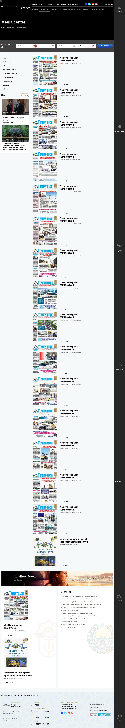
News (4, 58)
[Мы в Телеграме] (89, 4)
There (60, 46)
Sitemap (34, 4)
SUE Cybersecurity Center (70, 621)
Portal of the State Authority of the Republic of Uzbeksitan (80, 599)
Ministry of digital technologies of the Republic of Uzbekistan (80, 616)
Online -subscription (8, 695)
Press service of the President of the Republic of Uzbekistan (80, 596)
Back (79, 46)
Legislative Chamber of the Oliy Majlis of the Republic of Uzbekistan (82, 604)
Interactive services (97, 9)
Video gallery (7, 85)
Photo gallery (7, 81)
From (19, 46)
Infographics (7, 89)
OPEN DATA (42, 4)
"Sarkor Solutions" (102, 710)
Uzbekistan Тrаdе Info (69, 627)
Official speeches (8, 77)
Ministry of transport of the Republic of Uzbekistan (77, 613)
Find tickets (105, 45)
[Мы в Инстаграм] (96, 4)
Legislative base (82, 9)
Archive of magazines (10, 73)
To (38, 46)
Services (54, 9)
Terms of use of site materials (69, 718)
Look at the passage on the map (69, 702)
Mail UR (20, 695)
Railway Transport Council (70, 610)
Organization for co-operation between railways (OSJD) (79, 607)
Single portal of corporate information (74, 624)
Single (5, 47)
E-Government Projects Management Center (75, 619)
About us (35, 9)
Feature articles (8, 62)
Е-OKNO (50, 4)
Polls (4, 66)
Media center (44, 9)
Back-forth (7, 44)
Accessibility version (73, 4)
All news (25, 95)
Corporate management (67, 9)
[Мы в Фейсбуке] (86, 4)
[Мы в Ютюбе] (93, 4)
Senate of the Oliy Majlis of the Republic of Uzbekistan (78, 602)
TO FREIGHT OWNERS (60, 4)
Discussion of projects (32, 695)
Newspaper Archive (9, 69)
